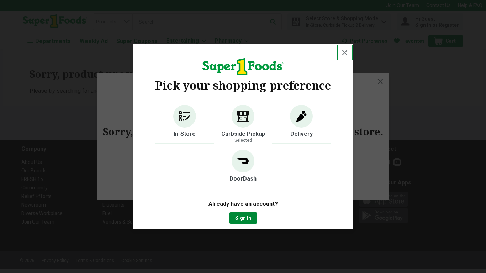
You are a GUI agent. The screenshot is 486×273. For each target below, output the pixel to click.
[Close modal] (344, 52)
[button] (184, 124)
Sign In (243, 218)
